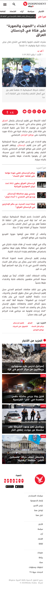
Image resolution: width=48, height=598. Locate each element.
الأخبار (41, 11)
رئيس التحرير (38, 505)
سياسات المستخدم (36, 495)
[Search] (14, 4)
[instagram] (17, 481)
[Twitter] (19, 481)
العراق (5, 121)
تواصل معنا (38, 510)
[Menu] (5, 4)
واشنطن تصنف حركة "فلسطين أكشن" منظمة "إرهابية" (27, 459)
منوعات (40, 552)
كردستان (21, 145)
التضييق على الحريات (20, 326)
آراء (21, 11)
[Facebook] (22, 481)
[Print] (24, 111)
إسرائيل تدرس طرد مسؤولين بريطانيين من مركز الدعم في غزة (26, 368)
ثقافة (41, 543)
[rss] (5, 481)
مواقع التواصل (27, 135)
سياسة (31, 11)
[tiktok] (8, 481)
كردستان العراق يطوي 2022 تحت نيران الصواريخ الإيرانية (20, 185)
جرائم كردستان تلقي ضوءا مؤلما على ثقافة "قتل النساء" (20, 174)
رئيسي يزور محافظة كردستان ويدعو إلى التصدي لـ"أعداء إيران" (19, 195)
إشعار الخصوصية (36, 500)
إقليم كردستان (18, 323)
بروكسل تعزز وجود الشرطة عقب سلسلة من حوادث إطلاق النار (26, 428)
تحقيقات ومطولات (36, 567)
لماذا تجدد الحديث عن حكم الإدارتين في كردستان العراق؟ (18, 206)
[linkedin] (11, 481)
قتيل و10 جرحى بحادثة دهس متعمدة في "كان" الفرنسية (28, 398)
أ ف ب (40, 51)
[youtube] (14, 481)
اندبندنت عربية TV (36, 572)
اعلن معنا (39, 515)
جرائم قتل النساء (37, 326)
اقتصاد (13, 11)
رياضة (41, 557)
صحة (41, 562)
